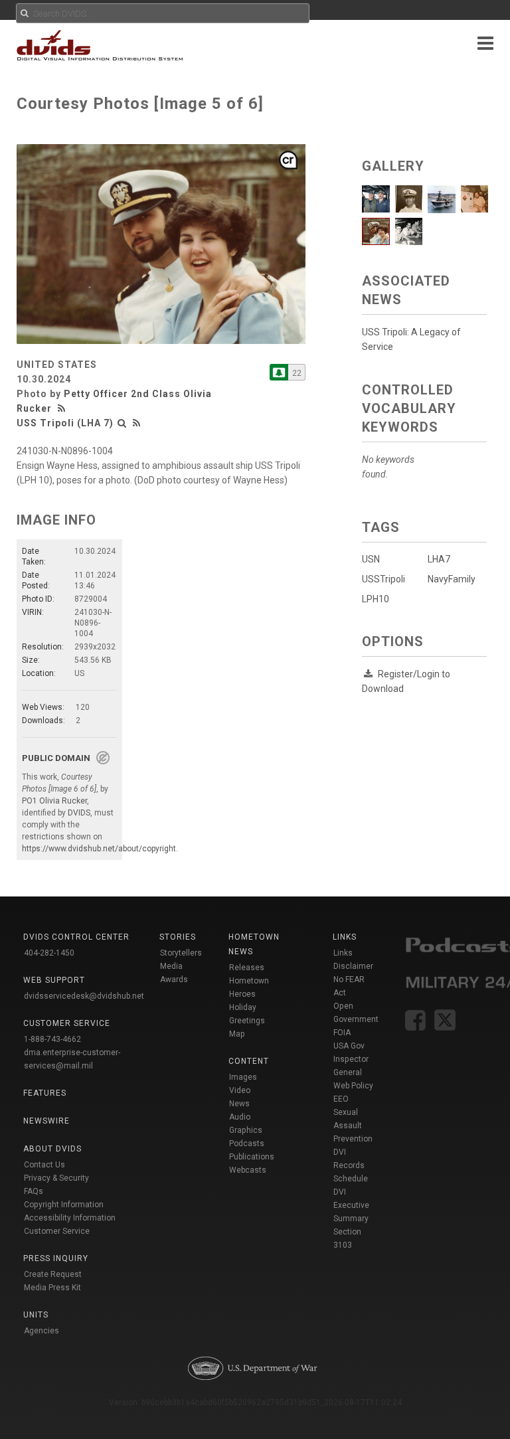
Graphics (245, 1130)
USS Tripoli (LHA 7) (65, 423)
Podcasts (246, 1143)
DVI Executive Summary (351, 1205)
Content (248, 1061)
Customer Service (57, 1231)
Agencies (41, 1330)
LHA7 (439, 559)
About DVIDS (52, 1148)
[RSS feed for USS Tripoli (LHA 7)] (137, 423)
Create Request (53, 1274)
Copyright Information (64, 1204)
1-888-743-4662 (52, 1039)
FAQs (33, 1191)
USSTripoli (383, 579)
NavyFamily (451, 579)
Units (35, 1314)
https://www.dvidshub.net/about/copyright (99, 848)
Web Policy (353, 1085)
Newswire (46, 1121)
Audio (239, 1117)
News (239, 1103)
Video (239, 1090)
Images (243, 1077)
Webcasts (247, 1170)
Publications (251, 1156)
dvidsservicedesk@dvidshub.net (84, 996)
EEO (341, 1099)
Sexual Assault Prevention (353, 1125)
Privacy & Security (56, 1178)
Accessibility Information (70, 1218)
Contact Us (44, 1164)
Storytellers (181, 953)
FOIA (342, 1032)
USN (371, 559)
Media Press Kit (52, 1287)
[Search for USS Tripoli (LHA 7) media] (122, 423)
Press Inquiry (55, 1258)
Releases (246, 967)
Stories (177, 937)
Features (44, 1093)
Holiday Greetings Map (247, 1021)
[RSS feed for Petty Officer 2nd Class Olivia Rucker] (63, 408)
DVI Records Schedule (350, 1165)
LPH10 (375, 599)
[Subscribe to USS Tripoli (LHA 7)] (279, 372)
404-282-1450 (49, 953)
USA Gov (349, 1046)
